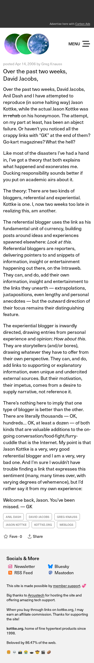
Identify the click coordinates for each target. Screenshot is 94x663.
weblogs (66, 524)
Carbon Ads (82, 23)
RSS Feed (23, 572)
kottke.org (43, 524)
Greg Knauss (51, 64)
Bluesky (62, 566)
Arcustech (36, 595)
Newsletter (24, 566)
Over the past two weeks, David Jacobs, (35, 75)
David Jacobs (39, 517)
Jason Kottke (16, 524)
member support (66, 585)
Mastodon (64, 572)
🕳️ (32, 651)
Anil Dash (13, 517)
